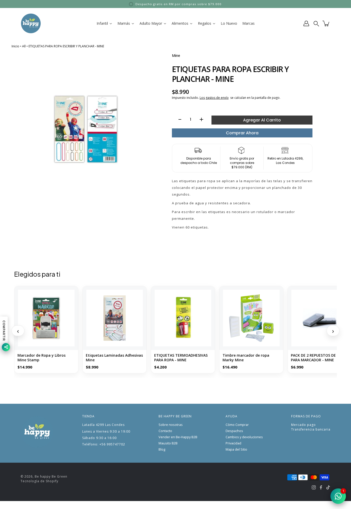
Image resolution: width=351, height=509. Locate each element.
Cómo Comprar (237, 425)
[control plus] (203, 119)
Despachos (234, 431)
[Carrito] (326, 23)
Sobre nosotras (171, 425)
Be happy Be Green (51, 476)
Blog (162, 449)
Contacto (165, 431)
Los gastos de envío (214, 97)
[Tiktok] (328, 487)
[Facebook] (321, 487)
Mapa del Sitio (236, 449)
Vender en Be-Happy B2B (178, 437)
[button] (316, 23)
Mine (176, 55)
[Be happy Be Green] (31, 23)
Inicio (15, 46)
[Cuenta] (306, 23)
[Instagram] (313, 487)
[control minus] (177, 119)
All (24, 46)
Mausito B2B (168, 443)
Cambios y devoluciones (244, 437)
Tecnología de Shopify (39, 481)
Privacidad (233, 443)
